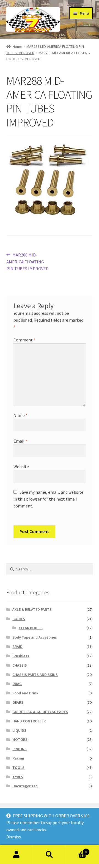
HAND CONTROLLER (29, 721)
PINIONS (19, 748)
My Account (16, 854)
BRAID (17, 646)
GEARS (17, 702)
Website (21, 466)
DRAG (17, 683)
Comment (24, 340)
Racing (18, 758)
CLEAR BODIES (31, 627)
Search (49, 854)
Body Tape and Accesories (34, 637)
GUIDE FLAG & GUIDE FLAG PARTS (40, 711)
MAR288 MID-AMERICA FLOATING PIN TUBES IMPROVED (27, 261)
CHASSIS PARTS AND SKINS (35, 674)
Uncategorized (25, 785)
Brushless (20, 655)
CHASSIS (19, 665)
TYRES (17, 776)
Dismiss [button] (13, 837)
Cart (76, 850)
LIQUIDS (19, 730)
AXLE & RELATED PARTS (32, 609)
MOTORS (20, 739)
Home (17, 46)
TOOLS (18, 767)
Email (20, 441)
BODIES (18, 618)
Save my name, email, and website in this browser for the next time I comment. (48, 499)
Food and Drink (25, 693)
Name (20, 415)
